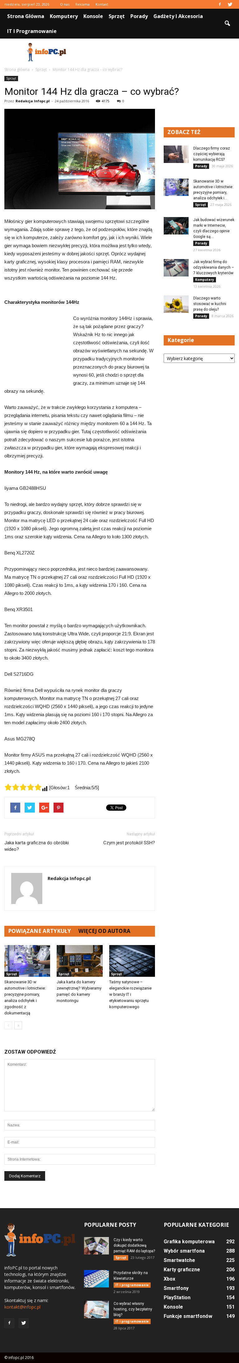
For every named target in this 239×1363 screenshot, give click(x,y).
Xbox (169, 1279)
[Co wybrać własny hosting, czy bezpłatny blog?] (96, 1309)
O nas (64, 4)
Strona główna (25, 16)
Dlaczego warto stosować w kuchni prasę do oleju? (209, 304)
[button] (227, 23)
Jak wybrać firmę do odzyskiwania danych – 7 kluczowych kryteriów (213, 267)
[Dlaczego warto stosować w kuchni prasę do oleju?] (176, 304)
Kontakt (102, 4)
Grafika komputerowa (189, 1242)
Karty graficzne (182, 1270)
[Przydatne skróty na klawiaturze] (96, 1278)
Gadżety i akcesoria (178, 16)
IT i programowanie (32, 31)
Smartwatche (179, 1260)
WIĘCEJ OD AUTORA (104, 930)
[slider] (23, 787)
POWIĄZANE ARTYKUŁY (39, 930)
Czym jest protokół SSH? (129, 843)
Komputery (64, 16)
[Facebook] (219, 4)
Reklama (82, 4)
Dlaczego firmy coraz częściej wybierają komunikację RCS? (211, 154)
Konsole (93, 16)
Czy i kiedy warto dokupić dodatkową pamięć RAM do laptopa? (134, 1245)
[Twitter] (230, 4)
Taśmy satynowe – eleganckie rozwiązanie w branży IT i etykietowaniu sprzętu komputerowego (130, 994)
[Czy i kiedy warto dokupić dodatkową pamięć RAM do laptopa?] (96, 1245)
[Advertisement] (161, 52)
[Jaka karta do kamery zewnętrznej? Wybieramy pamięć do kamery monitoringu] (79, 960)
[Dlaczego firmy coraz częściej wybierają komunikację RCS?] (176, 154)
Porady (139, 16)
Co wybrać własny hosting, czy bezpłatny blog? (133, 1309)
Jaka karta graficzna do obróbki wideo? (36, 846)
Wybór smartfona (184, 1251)
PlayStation (177, 1297)
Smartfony (176, 1288)
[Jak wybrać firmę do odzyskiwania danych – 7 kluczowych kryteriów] (176, 267)
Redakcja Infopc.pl (33, 101)
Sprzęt (117, 16)
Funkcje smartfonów (188, 1316)
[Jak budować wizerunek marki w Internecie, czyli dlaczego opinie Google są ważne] (176, 225)
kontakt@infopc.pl (22, 1307)
